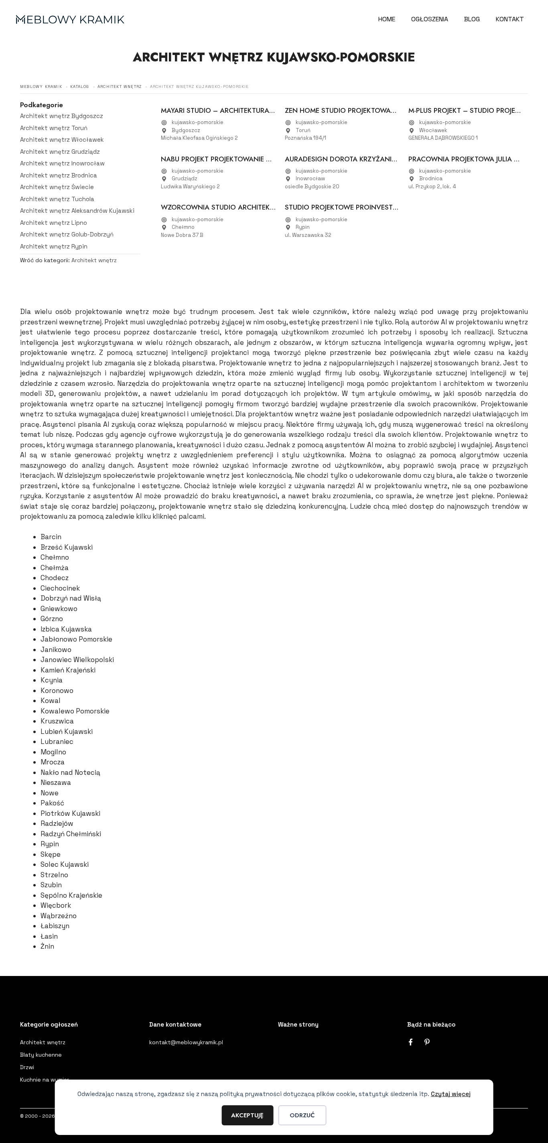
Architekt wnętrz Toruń (53, 128)
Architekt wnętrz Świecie (57, 187)
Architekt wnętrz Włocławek (62, 139)
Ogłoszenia (429, 19)
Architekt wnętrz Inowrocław (62, 163)
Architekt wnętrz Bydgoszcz (61, 116)
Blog (472, 19)
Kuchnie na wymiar (44, 1079)
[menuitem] (80, 116)
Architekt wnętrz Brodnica (58, 175)
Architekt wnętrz (94, 260)
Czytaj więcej (451, 1094)
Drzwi (27, 1067)
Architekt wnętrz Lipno (53, 222)
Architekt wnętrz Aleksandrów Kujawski (77, 210)
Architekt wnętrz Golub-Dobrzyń (67, 234)
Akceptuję (247, 1115)
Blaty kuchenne (41, 1054)
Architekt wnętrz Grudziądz (60, 151)
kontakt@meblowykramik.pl (186, 1042)
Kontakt (510, 19)
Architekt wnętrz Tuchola (57, 199)
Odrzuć (302, 1115)
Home (386, 19)
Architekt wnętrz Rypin (53, 246)
